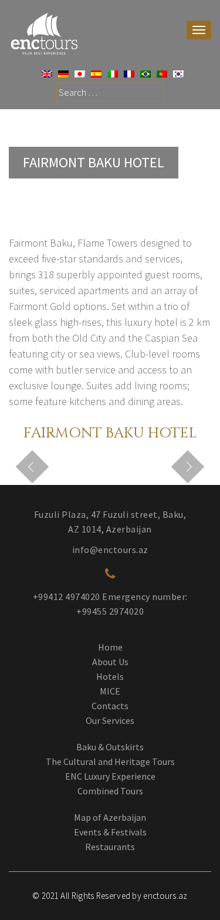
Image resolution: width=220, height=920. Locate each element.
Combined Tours (110, 791)
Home (110, 647)
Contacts (110, 706)
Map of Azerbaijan (110, 817)
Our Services (110, 720)
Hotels (110, 676)
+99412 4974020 (66, 596)
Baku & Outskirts (110, 747)
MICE (110, 691)
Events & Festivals (110, 832)
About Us (110, 662)
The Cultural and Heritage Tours (110, 761)
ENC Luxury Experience (110, 776)
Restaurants (110, 846)
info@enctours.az (110, 549)
